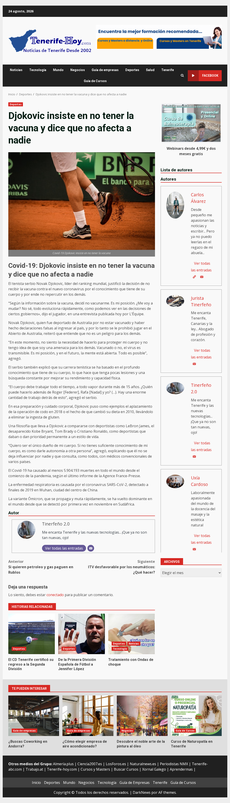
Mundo (58, 70)
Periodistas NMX (174, 763)
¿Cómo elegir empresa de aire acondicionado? (87, 716)
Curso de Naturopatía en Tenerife (196, 716)
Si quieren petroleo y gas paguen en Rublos (40, 567)
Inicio (36, 782)
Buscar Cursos (126, 769)
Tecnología (37, 70)
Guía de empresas (105, 70)
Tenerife (167, 70)
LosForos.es (116, 763)
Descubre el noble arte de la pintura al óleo (142, 716)
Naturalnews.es (143, 763)
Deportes (132, 70)
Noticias (16, 70)
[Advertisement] (159, 36)
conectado (55, 594)
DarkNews (141, 792)
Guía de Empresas (134, 782)
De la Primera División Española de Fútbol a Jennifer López (81, 634)
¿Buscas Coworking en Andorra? (33, 716)
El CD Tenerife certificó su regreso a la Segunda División (31, 634)
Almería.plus (63, 763)
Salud (150, 70)
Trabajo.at (34, 769)
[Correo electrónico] (90, 548)
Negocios (77, 70)
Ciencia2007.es (89, 763)
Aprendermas (181, 769)
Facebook (210, 75)
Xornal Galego (154, 769)
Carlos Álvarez (198, 198)
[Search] (182, 75)
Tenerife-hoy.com (62, 769)
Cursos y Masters (95, 769)
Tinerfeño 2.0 (56, 524)
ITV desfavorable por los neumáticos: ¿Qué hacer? (121, 567)
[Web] (194, 276)
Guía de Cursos (95, 81)
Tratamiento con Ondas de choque (131, 634)
